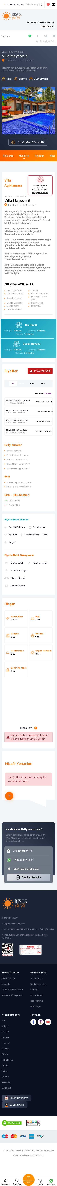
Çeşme (5, 1076)
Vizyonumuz (36, 978)
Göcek (5, 1054)
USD (22, 384)
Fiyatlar (39, 156)
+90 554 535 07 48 (15, 4)
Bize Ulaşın (35, 1006)
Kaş (3, 1020)
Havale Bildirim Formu (12, 989)
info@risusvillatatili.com (13, 923)
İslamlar (6, 1043)
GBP (43, 384)
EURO (32, 384)
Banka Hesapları (38, 984)
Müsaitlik (24, 156)
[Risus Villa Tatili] (12, 16)
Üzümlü (5, 1048)
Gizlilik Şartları (9, 978)
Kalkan (5, 1026)
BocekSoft (39, 1155)
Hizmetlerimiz (37, 995)
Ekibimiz (34, 989)
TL (13, 384)
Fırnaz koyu (7, 1060)
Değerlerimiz (36, 1001)
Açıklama (8, 156)
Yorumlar (6, 984)
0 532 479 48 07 (10, 918)
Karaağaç (6, 1082)
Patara (5, 1032)
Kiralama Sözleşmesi (12, 995)
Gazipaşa (6, 1088)
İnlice (4, 1071)
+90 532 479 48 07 (24, 860)
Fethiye (5, 1037)
